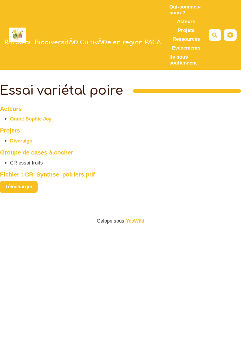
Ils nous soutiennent (183, 60)
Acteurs (186, 21)
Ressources (186, 39)
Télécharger (19, 186)
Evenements (186, 48)
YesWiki (135, 221)
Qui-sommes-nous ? (185, 10)
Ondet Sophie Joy (30, 119)
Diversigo (21, 141)
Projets (186, 30)
